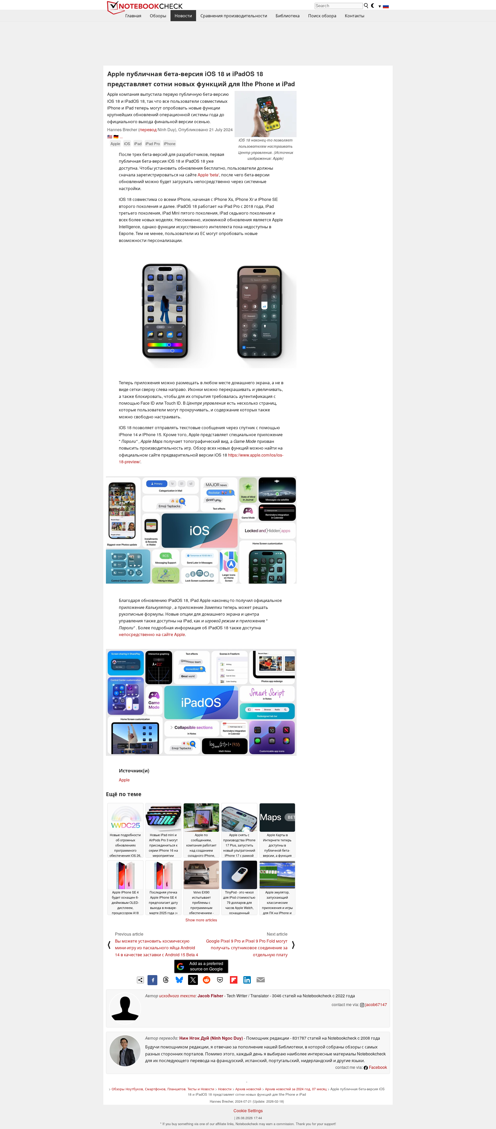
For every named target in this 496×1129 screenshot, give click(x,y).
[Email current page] (261, 980)
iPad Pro (152, 143)
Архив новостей (248, 1088)
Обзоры (158, 16)
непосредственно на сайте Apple (152, 634)
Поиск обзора (322, 16)
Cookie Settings (248, 1111)
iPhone (169, 143)
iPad (138, 143)
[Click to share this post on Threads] (166, 980)
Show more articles (201, 919)
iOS (127, 143)
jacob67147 (375, 1004)
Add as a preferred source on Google (206, 966)
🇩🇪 (116, 136)
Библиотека (288, 16)
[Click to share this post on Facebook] (152, 980)
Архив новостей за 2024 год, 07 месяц (296, 1088)
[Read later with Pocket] (220, 980)
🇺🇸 (109, 136)
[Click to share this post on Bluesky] (179, 980)
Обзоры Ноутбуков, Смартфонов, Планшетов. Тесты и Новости (163, 1088)
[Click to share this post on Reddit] (206, 980)
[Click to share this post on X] (193, 980)
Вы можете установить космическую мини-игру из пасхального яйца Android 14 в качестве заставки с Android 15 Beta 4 (156, 948)
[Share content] (140, 980)
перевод (148, 129)
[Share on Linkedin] (247, 980)
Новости (183, 16)
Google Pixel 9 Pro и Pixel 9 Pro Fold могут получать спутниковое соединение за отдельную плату (247, 948)
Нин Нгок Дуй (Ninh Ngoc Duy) (211, 1038)
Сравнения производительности (233, 16)
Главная (133, 16)
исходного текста (177, 996)
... (121, 136)
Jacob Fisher (210, 996)
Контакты (354, 16)
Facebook (377, 1067)
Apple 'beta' (208, 175)
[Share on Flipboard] (233, 980)
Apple (115, 143)
